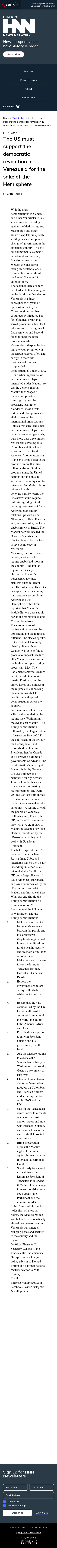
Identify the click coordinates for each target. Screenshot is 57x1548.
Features (29, 71)
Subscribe (13, 54)
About (28, 88)
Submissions (28, 97)
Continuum (13, 1501)
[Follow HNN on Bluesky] (17, 106)
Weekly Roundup (17, 1505)
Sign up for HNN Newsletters (28, 1532)
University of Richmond (43, 5)
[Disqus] (28, 1336)
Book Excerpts (28, 80)
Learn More (41, 1512)
